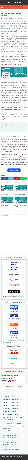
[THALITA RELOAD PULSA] (14, 2)
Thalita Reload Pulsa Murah (15, 456)
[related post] (7, 188)
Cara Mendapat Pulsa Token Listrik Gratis (20, 206)
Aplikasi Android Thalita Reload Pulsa (12, 393)
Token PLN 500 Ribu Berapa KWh (11, 130)
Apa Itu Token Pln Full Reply (9, 396)
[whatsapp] (23, 178)
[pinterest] (17, 178)
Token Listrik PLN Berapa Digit (10, 446)
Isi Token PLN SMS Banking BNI (10, 125)
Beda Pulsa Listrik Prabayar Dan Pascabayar (7, 193)
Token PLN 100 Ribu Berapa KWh (11, 405)
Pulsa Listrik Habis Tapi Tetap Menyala (12, 390)
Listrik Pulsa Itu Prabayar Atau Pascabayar (6, 206)
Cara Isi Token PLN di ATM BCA (10, 444)
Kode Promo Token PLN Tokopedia (11, 449)
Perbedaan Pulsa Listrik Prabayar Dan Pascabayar (20, 193)
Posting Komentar (19, 18)
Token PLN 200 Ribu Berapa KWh (11, 399)
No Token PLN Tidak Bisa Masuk (11, 414)
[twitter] (11, 178)
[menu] (2, 7)
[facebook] (4, 178)
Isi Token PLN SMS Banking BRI (10, 128)
